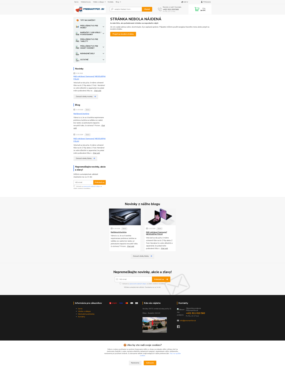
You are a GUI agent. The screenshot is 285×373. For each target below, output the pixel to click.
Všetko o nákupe (98, 2)
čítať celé (97, 91)
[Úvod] (90, 9)
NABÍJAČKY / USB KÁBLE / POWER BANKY (90, 33)
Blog (117, 2)
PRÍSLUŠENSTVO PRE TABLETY (89, 40)
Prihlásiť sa (99, 182)
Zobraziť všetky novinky (84, 96)
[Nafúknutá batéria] (125, 217)
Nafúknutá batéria (81, 114)
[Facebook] (179, 327)
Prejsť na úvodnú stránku (123, 34)
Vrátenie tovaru (86, 2)
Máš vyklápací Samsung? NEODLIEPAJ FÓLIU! (89, 77)
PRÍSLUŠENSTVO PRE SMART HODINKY (89, 47)
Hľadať (147, 9)
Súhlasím (150, 363)
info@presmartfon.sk (188, 320)
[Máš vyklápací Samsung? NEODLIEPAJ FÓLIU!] (160, 217)
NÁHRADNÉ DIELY (87, 53)
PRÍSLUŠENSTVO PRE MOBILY (89, 27)
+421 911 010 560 (171, 9)
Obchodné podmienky (86, 314)
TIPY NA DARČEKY (87, 20)
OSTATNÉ (84, 60)
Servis (76, 2)
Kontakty (110, 2)
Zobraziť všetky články (84, 158)
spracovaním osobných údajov (91, 186)
